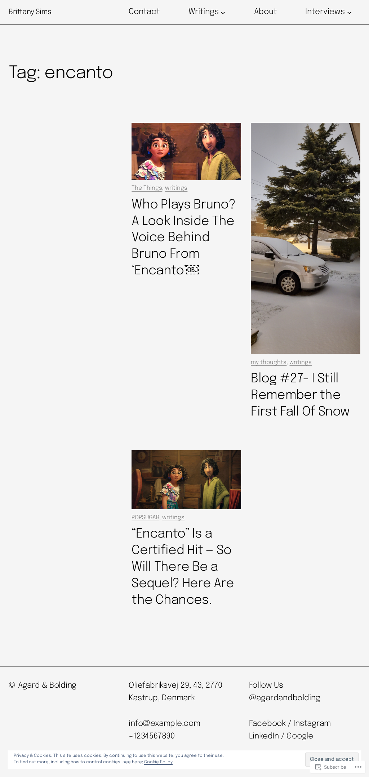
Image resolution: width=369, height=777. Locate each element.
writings (176, 188)
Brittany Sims (30, 12)
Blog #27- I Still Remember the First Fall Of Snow (300, 395)
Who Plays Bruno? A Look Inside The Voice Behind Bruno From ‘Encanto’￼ (183, 238)
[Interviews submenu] (349, 12)
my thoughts (268, 362)
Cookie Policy (158, 762)
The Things (147, 188)
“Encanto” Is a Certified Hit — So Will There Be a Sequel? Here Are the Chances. (183, 567)
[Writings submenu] (223, 12)
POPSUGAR (145, 518)
